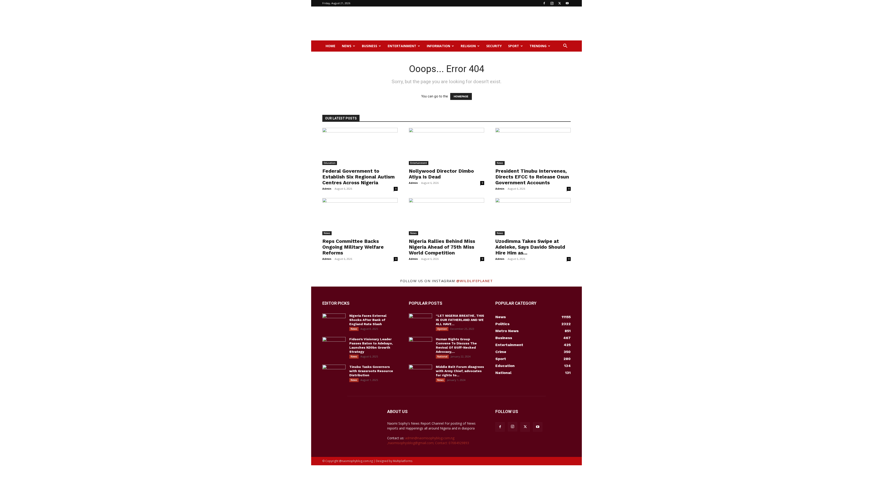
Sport (513, 46)
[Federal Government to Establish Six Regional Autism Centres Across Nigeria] (360, 146)
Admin (326, 188)
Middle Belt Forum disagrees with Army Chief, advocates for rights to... (460, 371)
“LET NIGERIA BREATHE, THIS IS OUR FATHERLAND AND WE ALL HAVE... (460, 320)
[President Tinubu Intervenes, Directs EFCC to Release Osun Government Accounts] (533, 146)
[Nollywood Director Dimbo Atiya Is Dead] (446, 146)
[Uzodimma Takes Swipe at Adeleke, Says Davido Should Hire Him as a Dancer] (533, 216)
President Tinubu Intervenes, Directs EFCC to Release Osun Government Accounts (532, 176)
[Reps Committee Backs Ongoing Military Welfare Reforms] (360, 216)
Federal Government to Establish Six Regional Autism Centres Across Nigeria (358, 176)
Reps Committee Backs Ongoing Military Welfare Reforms (353, 247)
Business (369, 46)
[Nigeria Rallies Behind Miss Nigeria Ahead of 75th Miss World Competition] (446, 216)
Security (494, 46)
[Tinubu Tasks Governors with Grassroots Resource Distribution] (334, 373)
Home (330, 46)
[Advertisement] (486, 23)
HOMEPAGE (461, 96)
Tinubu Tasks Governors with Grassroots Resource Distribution (371, 371)
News (346, 46)
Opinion (442, 328)
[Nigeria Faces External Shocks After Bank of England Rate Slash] (334, 322)
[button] (565, 46)
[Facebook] (544, 3)
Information (438, 46)
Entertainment (402, 46)
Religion (468, 46)
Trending (538, 46)
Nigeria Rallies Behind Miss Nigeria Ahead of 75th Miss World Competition (442, 247)
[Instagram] (551, 3)
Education (330, 163)
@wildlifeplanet (474, 280)
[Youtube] (567, 3)
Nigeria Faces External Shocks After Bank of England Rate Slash (368, 320)
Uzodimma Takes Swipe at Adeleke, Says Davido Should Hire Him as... (530, 247)
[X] (559, 3)
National (442, 356)
